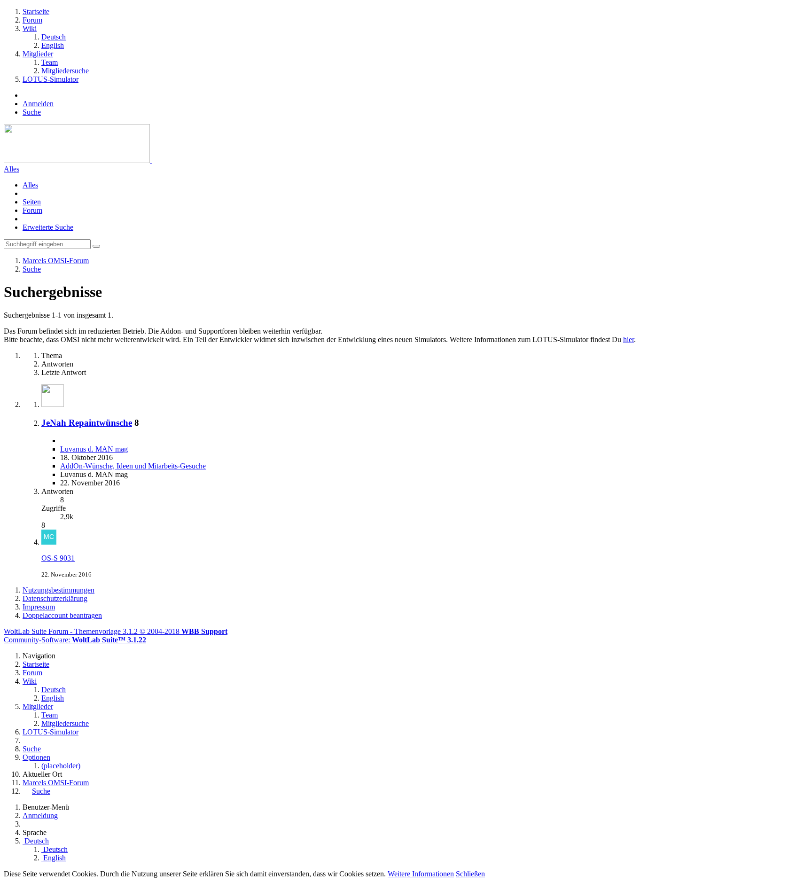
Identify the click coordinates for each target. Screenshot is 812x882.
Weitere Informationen (421, 874)
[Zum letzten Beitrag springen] (48, 542)
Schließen (470, 874)
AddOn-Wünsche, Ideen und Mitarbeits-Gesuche (133, 466)
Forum (32, 210)
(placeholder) (60, 766)
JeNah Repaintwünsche (86, 423)
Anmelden (38, 104)
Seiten (32, 202)
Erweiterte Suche (48, 227)
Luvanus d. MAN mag (94, 449)
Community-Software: (75, 640)
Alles (11, 169)
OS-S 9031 (58, 558)
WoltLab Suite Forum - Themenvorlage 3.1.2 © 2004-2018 (115, 631)
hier (628, 339)
